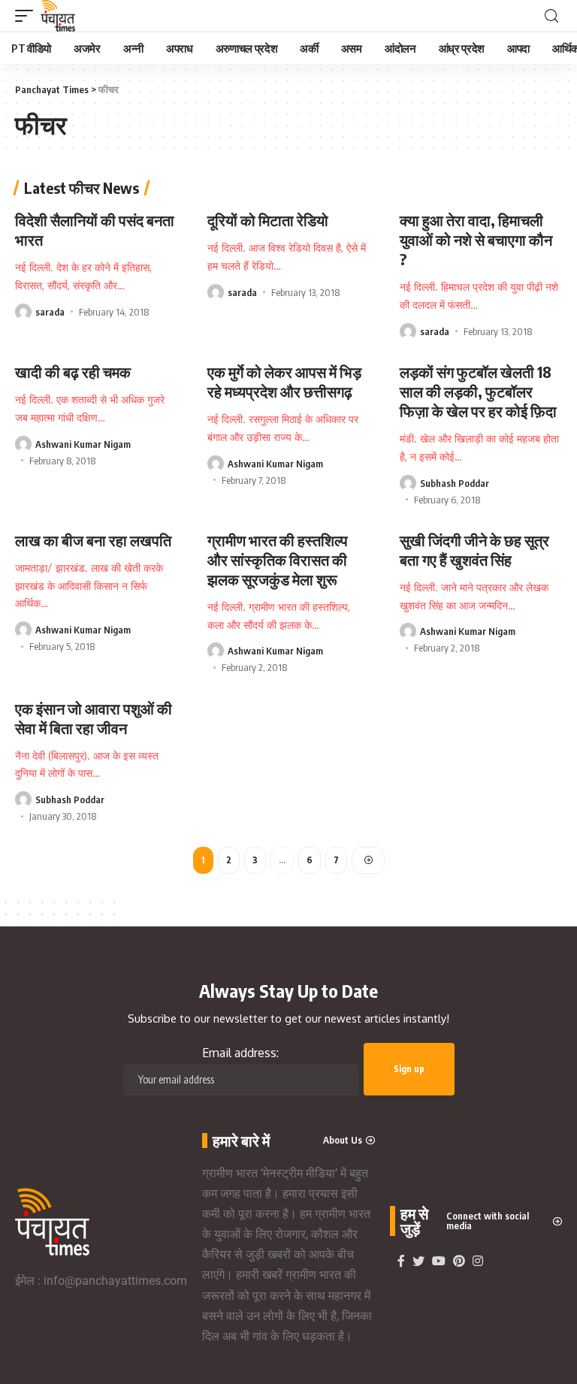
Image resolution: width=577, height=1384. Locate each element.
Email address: (240, 1052)
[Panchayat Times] (58, 16)
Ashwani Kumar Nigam (83, 444)
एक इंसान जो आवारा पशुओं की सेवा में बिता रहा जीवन (93, 718)
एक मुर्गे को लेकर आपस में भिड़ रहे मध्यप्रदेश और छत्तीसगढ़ (284, 381)
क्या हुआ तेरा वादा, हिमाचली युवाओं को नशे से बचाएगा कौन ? (476, 239)
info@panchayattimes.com (115, 1281)
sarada (50, 312)
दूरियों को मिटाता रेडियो (267, 219)
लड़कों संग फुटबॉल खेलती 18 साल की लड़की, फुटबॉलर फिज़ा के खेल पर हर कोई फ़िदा (478, 391)
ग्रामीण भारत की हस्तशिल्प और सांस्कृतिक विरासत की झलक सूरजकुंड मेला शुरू (277, 559)
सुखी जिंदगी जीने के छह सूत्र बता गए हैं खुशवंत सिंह (474, 549)
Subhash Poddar (454, 483)
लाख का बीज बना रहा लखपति (93, 539)
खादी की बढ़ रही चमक (73, 371)
